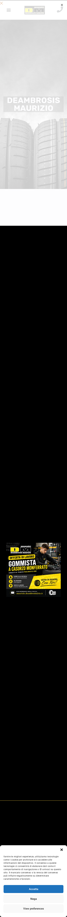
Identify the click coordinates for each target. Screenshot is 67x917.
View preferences (33, 908)
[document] (33, 458)
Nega (33, 898)
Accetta (33, 889)
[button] (61, 849)
